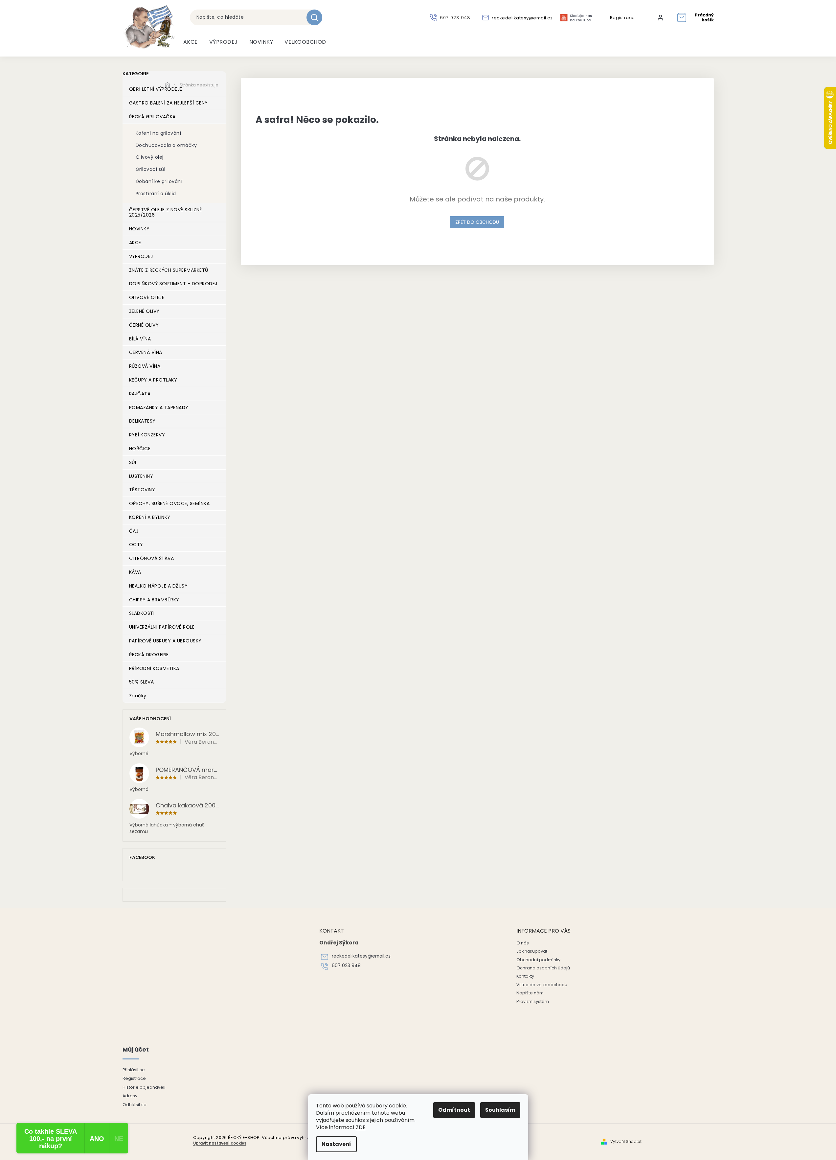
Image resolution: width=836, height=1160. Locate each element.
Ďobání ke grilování (159, 181)
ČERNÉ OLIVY (144, 325)
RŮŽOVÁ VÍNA (145, 366)
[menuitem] (190, 42)
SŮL (133, 462)
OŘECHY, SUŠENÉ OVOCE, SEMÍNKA (169, 503)
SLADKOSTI (142, 613)
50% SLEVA (141, 682)
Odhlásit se (135, 1104)
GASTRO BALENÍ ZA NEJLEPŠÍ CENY (168, 103)
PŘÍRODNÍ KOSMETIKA (154, 668)
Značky (138, 695)
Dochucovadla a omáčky (166, 145)
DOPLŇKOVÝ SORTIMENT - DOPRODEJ (173, 283)
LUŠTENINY (141, 476)
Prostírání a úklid (156, 193)
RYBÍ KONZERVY (147, 434)
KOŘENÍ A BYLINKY (149, 517)
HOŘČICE (140, 448)
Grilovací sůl (151, 169)
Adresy (130, 1096)
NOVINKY (139, 228)
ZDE (361, 1127)
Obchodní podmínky (538, 960)
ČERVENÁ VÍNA (145, 352)
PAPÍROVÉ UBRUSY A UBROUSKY (165, 641)
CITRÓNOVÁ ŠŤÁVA (151, 558)
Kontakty (525, 976)
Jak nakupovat (531, 951)
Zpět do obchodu (477, 222)
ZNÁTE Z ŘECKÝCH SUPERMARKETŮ (168, 270)
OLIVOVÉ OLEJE (147, 297)
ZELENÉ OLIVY (144, 311)
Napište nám (530, 993)
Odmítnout (454, 1110)
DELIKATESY (142, 421)
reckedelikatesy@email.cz (361, 956)
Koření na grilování (158, 133)
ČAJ (134, 531)
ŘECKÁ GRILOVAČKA (152, 116)
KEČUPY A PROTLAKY (153, 380)
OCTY (136, 544)
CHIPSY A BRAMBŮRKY (154, 599)
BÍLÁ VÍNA (140, 339)
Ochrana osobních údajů (543, 968)
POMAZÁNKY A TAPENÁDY (159, 407)
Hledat (316, 17)
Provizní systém (532, 1001)
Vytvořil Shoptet (626, 1141)
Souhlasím (500, 1110)
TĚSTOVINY (142, 489)
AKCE (135, 242)
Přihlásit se (134, 1070)
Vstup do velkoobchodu (541, 984)
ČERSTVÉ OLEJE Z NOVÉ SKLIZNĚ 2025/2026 (165, 212)
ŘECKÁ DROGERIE (149, 654)
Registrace (622, 18)
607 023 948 (346, 966)
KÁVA (135, 572)
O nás (522, 943)
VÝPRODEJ (141, 256)
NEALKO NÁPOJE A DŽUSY (158, 586)
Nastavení (336, 1144)
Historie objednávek (144, 1087)
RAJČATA (140, 393)
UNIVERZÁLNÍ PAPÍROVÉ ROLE (162, 627)
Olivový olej (150, 157)
